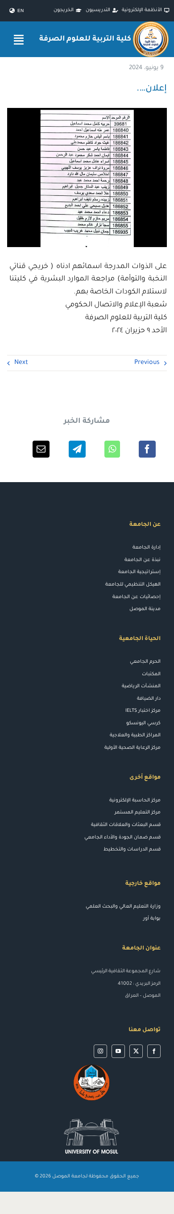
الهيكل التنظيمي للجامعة (133, 584)
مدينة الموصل (145, 609)
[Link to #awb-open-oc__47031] (19, 39)
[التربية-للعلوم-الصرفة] (151, 24)
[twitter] (136, 1051)
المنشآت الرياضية (141, 686)
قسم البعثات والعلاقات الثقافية (126, 825)
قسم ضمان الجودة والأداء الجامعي (122, 837)
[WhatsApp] (112, 449)
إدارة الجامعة (147, 547)
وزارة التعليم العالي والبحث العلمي (123, 906)
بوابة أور (152, 918)
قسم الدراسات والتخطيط (132, 849)
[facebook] (154, 1051)
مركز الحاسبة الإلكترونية (135, 800)
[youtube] (118, 1051)
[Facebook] (147, 449)
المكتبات (151, 674)
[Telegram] (77, 449)
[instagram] (100, 1051)
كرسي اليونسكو (143, 723)
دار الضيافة (149, 699)
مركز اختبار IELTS (143, 711)
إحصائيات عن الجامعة (136, 597)
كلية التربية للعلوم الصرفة (85, 39)
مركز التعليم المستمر (138, 812)
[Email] (41, 449)
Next (21, 363)
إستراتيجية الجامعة (139, 572)
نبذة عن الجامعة (142, 560)
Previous (147, 363)
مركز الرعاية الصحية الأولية (132, 748)
